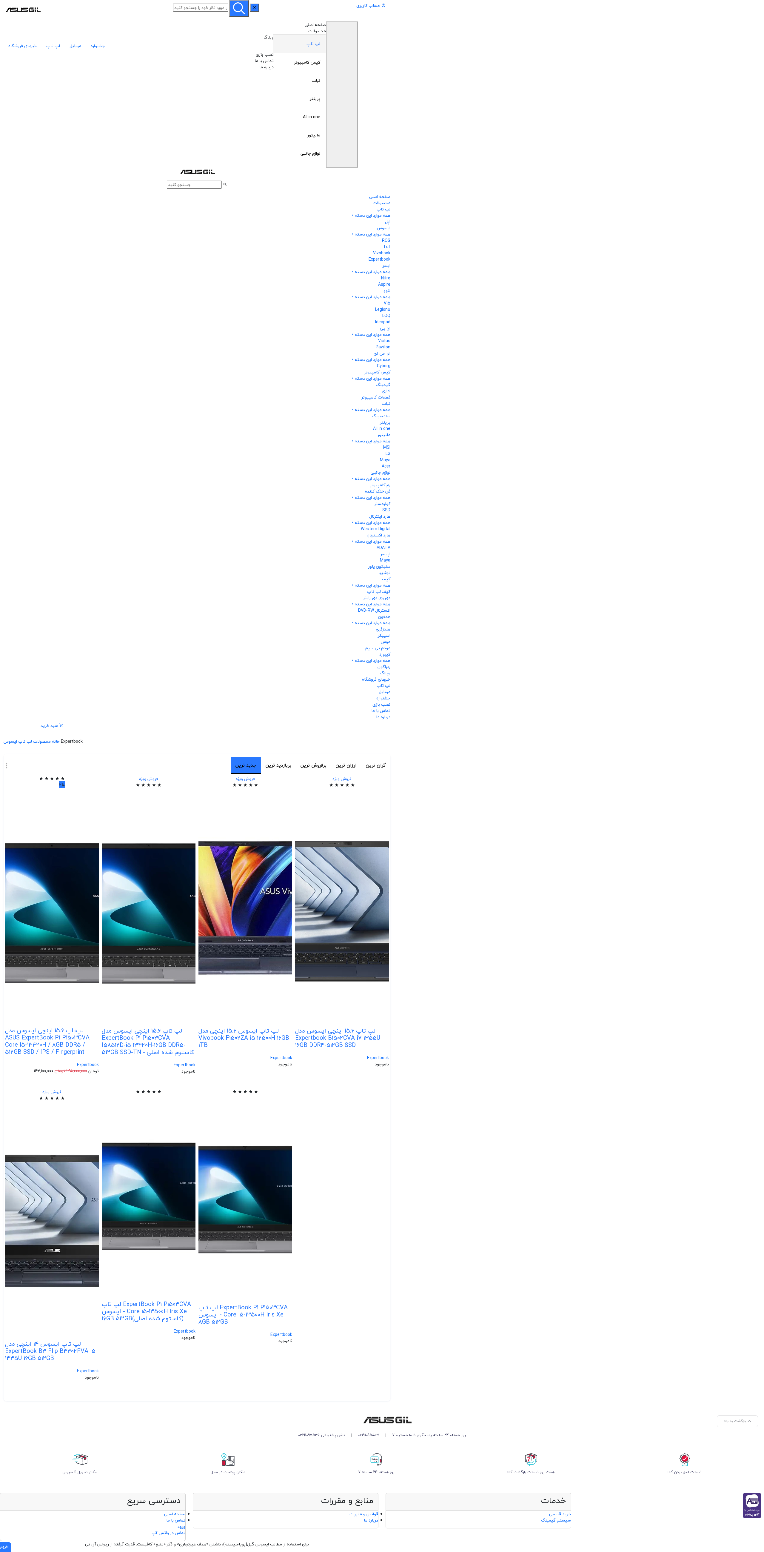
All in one (311, 117)
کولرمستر (382, 503)
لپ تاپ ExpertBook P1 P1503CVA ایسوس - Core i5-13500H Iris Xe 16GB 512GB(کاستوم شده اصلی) (146, 1311)
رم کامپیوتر (380, 485)
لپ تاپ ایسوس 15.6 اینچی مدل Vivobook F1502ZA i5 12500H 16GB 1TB (243, 1037)
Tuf (386, 246)
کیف (386, 579)
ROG (386, 240)
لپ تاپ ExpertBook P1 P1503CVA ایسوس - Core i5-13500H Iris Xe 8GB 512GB (243, 1314)
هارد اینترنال (379, 516)
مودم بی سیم (377, 648)
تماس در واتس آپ (168, 1532)
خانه (56, 741)
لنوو (386, 290)
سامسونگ (381, 416)
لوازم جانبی (310, 153)
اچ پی (385, 328)
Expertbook (379, 259)
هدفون (384, 616)
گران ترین (376, 765)
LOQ (386, 315)
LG (388, 453)
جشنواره (98, 46)
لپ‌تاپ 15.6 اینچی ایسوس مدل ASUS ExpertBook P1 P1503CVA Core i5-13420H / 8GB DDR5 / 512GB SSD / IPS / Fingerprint (47, 1041)
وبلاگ (269, 37)
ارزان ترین (346, 765)
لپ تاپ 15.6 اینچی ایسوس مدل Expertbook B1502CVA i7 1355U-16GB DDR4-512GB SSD (338, 1037)
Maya (385, 460)
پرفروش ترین (313, 765)
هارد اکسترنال (378, 535)
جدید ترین (245, 765)
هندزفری (383, 629)
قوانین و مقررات (363, 1514)
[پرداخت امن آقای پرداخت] (753, 1505)
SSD (386, 510)
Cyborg (383, 366)
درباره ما (266, 67)
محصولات (317, 31)
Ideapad (382, 322)
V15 (387, 303)
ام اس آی (382, 353)
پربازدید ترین (278, 765)
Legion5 (382, 309)
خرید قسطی (560, 1514)
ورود (181, 1526)
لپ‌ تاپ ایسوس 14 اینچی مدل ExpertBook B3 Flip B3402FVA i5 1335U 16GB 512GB (50, 1351)
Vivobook (381, 253)
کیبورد (384, 654)
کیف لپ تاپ (378, 591)
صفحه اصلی (315, 24)
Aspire (384, 284)
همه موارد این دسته (372, 215)
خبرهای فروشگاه (22, 46)
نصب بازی (265, 54)
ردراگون (384, 666)
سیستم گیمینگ (556, 1520)
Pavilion (383, 347)
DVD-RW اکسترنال (374, 610)
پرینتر (315, 98)
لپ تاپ (313, 43)
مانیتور (313, 135)
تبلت (316, 80)
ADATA (383, 547)
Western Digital (375, 529)
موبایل (75, 46)
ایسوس (383, 228)
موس (385, 641)
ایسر (386, 265)
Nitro (385, 278)
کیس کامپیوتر (307, 62)
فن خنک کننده (377, 491)
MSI (386, 447)
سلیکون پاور (379, 566)
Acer (386, 466)
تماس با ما (264, 61)
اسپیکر (384, 635)
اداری (386, 391)
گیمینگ (383, 384)
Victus (384, 340)
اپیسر (385, 554)
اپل (387, 221)
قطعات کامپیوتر (375, 397)
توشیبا (384, 572)
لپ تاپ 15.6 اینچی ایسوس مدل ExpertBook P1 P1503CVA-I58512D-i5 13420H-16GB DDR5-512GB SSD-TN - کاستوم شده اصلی (148, 1041)
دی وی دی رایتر (376, 598)
